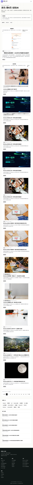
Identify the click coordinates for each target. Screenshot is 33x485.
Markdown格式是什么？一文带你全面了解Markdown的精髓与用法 (16, 355)
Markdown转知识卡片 (26, 463)
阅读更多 (4, 94)
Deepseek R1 (20, 405)
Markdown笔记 (16, 403)
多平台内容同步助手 (3, 463)
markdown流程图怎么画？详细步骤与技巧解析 (12, 302)
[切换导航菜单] (31, 1)
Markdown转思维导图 (26, 466)
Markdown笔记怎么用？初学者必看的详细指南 (12, 117)
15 (25, 394)
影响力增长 (13, 463)
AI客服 (19, 407)
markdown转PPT (9, 407)
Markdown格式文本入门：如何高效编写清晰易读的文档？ (14, 381)
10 (14, 394)
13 (21, 394)
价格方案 (13, 466)
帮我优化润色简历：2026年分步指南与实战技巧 (16, 53)
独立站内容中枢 (3, 466)
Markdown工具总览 (25, 460)
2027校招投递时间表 (20, 483)
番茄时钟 (15, 407)
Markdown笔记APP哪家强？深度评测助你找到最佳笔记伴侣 (15, 223)
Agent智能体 (4, 405)
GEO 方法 (7, 22)
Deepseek (4, 403)
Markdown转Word (10, 405)
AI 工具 (11, 22)
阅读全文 (3, 59)
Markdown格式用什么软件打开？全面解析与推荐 (12, 328)
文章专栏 (2, 472)
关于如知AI (2, 474)
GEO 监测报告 (14, 460)
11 (16, 394)
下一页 (29, 394)
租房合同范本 (15, 483)
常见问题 (2, 477)
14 (23, 394)
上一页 (4, 394)
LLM (11, 403)
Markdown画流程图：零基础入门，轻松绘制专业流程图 (14, 276)
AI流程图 (16, 405)
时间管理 (8, 403)
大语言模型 (21, 403)
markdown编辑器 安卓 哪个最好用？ (10, 89)
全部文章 (3, 22)
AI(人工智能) (26, 403)
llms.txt (2, 475)
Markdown (4, 407)
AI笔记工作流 (3, 460)
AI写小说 (25, 405)
